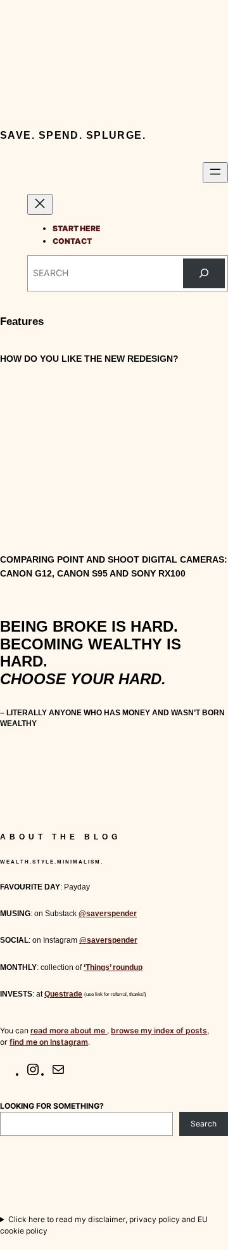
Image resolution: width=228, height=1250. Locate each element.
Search (204, 1123)
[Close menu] (40, 204)
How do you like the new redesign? (89, 359)
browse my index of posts (159, 1030)
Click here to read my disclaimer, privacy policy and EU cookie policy (104, 1225)
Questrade (63, 994)
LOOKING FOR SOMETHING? (52, 1106)
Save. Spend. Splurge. (73, 135)
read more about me (68, 1030)
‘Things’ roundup (113, 967)
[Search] (204, 273)
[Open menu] (215, 172)
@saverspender (108, 913)
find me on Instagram (49, 1042)
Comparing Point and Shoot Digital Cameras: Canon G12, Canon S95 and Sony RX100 (113, 566)
